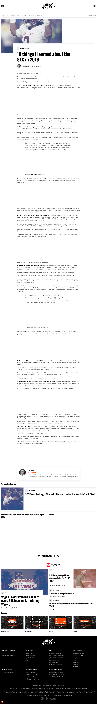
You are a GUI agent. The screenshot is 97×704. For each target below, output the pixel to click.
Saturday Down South (8, 650)
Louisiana (75, 666)
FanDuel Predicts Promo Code (33, 679)
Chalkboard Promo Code (55, 664)
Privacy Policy (41, 685)
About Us (4, 653)
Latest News (29, 650)
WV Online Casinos (7, 669)
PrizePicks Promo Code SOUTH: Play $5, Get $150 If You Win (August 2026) (22, 515)
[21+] (42, 698)
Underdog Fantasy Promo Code (57, 659)
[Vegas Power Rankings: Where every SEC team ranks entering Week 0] (24, 582)
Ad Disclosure (92, 15)
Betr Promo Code (53, 662)
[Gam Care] (47, 698)
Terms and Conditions (51, 685)
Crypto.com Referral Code (32, 678)
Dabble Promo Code (54, 660)
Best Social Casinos (54, 678)
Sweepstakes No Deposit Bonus (57, 674)
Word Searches (5, 631)
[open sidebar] (2, 6)
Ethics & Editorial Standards (8, 655)
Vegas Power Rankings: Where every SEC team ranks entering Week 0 (20, 600)
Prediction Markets (31, 669)
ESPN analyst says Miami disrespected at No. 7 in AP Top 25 (59, 578)
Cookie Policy (60, 685)
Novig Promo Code (30, 676)
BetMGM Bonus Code (78, 653)
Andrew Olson (5, 607)
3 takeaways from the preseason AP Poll (61, 594)
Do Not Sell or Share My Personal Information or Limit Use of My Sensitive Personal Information (48, 695)
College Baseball (30, 657)
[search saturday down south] (94, 6)
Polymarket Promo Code (32, 674)
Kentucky (75, 664)
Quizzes (76, 631)
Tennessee (76, 662)
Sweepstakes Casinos (56, 669)
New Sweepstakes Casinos (56, 672)
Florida (75, 660)
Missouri (75, 657)
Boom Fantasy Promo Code (56, 657)
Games (51, 514)
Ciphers (51, 631)
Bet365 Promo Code (78, 655)
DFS (27, 659)
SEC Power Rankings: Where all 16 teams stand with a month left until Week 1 (60, 496)
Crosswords (28, 631)
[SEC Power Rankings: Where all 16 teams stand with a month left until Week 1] (12, 499)
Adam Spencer (53, 596)
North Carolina (76, 659)
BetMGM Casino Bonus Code (9, 672)
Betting (27, 660)
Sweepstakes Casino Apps (56, 676)
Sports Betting (77, 650)
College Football (29, 653)
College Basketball (30, 655)
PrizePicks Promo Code (55, 653)
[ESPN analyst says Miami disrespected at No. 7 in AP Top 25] (85, 578)
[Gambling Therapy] (53, 699)
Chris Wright (26, 65)
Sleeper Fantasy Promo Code (56, 655)
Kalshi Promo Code (30, 672)
